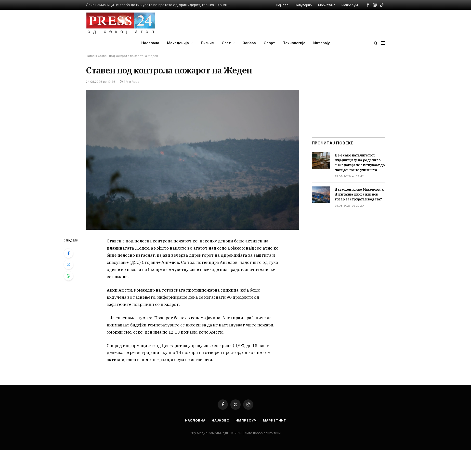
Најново (282, 5)
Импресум (349, 5)
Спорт (269, 43)
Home (90, 56)
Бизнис (207, 43)
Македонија (178, 43)
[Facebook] (68, 253)
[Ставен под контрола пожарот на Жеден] (192, 160)
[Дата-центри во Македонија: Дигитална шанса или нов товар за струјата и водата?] (321, 194)
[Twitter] (68, 264)
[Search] (376, 43)
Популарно (303, 5)
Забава (249, 43)
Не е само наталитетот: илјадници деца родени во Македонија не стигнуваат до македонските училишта (360, 162)
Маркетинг (326, 5)
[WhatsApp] (68, 276)
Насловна (150, 43)
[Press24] (121, 23)
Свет (226, 43)
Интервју (321, 43)
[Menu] (383, 43)
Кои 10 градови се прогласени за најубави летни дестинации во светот (146, 5)
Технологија (294, 43)
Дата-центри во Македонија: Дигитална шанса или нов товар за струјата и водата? (359, 194)
